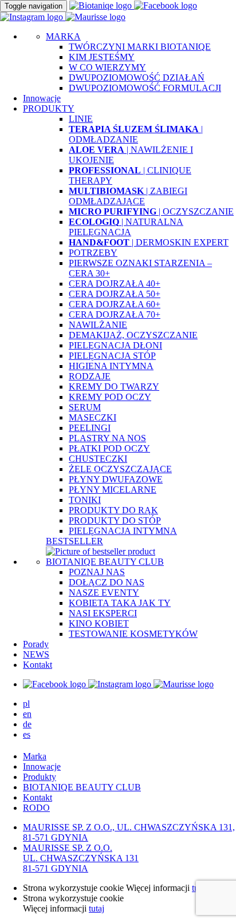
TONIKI (85, 500)
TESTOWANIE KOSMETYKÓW (133, 634)
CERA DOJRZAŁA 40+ (114, 283)
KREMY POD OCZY (110, 397)
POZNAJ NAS (97, 572)
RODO (36, 808)
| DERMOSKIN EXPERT (149, 242)
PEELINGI (90, 428)
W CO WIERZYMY (107, 67)
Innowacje (42, 98)
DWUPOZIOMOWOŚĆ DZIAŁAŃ (136, 77)
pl (26, 703)
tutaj (96, 908)
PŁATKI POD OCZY (109, 448)
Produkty (39, 777)
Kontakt (37, 665)
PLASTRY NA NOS (107, 438)
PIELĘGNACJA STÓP (112, 356)
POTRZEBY (93, 253)
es (26, 734)
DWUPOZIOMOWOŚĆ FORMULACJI (145, 88)
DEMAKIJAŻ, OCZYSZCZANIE (133, 335)
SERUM (85, 407)
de (27, 724)
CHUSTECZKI (98, 459)
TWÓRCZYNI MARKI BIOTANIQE (140, 47)
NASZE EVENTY (104, 592)
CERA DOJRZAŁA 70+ (114, 314)
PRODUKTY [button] (48, 108)
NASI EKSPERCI (103, 613)
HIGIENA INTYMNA (111, 366)
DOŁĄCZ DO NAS (106, 582)
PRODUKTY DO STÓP (115, 520)
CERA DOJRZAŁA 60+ (114, 304)
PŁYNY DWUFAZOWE (116, 479)
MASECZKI (92, 417)
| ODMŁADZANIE (136, 134)
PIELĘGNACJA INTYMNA (123, 531)
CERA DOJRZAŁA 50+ (114, 294)
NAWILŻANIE (98, 325)
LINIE (81, 119)
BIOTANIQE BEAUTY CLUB (105, 562)
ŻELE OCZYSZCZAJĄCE (120, 469)
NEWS (36, 654)
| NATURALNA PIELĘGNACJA (126, 227)
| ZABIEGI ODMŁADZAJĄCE (128, 196)
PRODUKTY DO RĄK (113, 510)
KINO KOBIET (99, 623)
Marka (34, 756)
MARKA (63, 36)
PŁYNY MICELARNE (112, 489)
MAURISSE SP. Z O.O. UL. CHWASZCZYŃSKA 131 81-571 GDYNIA (81, 858)
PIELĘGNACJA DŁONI (115, 345)
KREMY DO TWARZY (114, 386)
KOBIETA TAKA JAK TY (120, 603)
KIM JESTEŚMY (102, 57)
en (27, 714)
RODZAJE (90, 376)
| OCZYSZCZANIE (151, 211)
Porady (36, 644)
